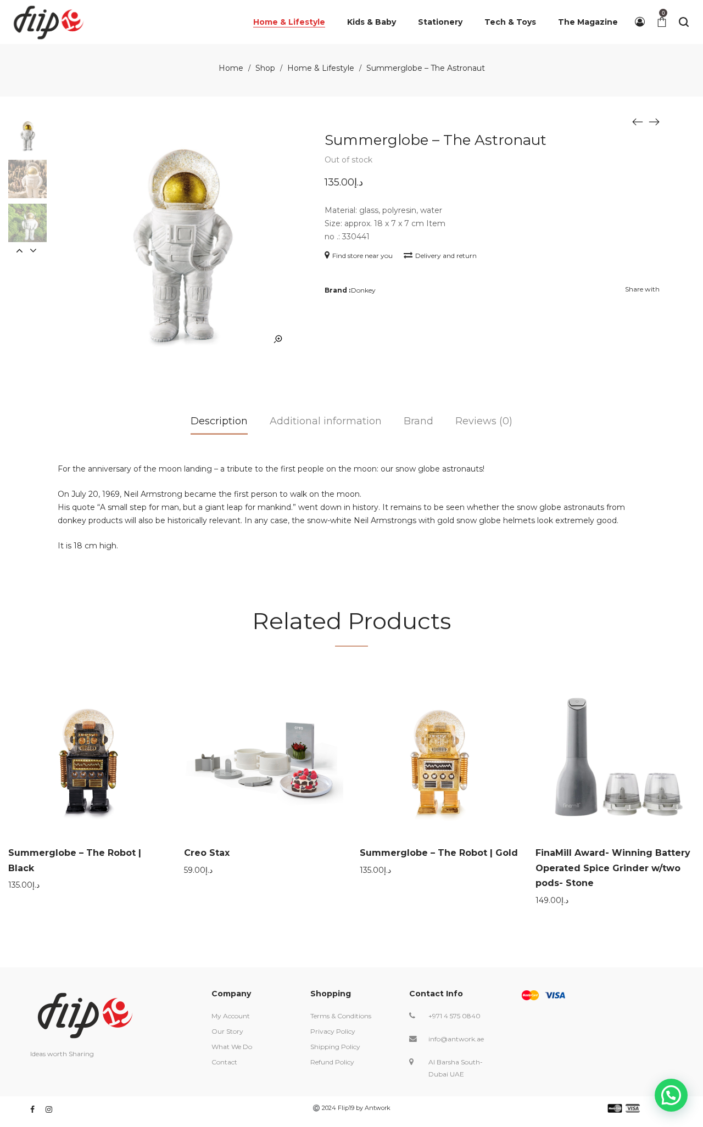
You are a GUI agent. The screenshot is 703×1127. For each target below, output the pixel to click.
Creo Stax (207, 853)
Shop (265, 68)
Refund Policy (332, 1062)
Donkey (363, 290)
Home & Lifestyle (320, 68)
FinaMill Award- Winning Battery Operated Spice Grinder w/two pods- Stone (612, 868)
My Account (230, 1016)
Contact (224, 1062)
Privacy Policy (332, 1031)
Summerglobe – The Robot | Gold (439, 853)
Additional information (326, 421)
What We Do (231, 1046)
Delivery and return (446, 255)
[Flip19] (48, 22)
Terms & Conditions (340, 1016)
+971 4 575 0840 (454, 1016)
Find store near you (362, 255)
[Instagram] (49, 1109)
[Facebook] (32, 1109)
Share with (642, 289)
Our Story (227, 1031)
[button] (671, 1095)
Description (219, 421)
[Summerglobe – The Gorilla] (654, 121)
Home (231, 68)
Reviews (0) (483, 421)
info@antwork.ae (456, 1039)
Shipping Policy (335, 1046)
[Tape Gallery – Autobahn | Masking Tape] (637, 121)
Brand (418, 421)
